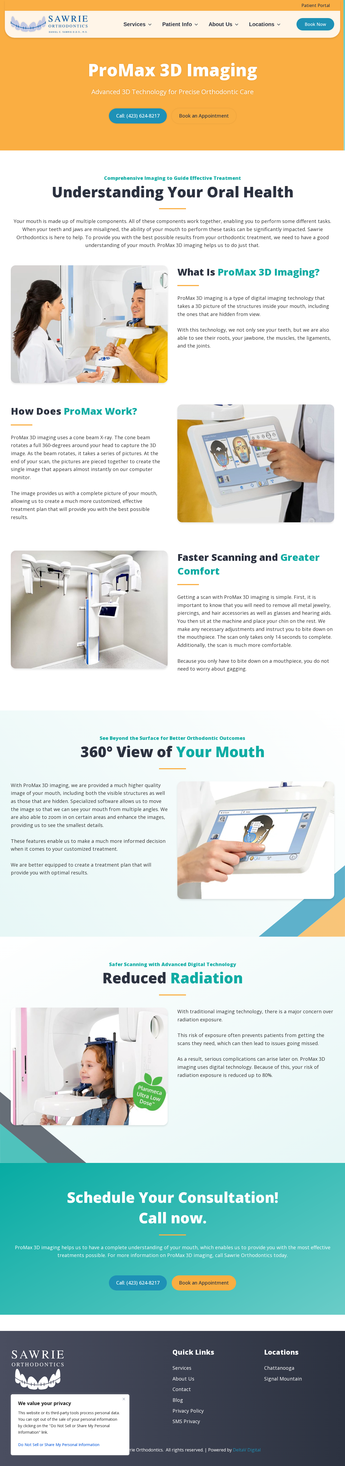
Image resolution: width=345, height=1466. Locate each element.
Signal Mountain (283, 1378)
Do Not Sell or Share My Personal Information (58, 1444)
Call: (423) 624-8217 (138, 115)
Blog (177, 1400)
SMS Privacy (186, 1421)
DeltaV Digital (247, 1450)
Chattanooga (279, 1368)
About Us (183, 1378)
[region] (70, 1424)
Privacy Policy (188, 1410)
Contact (181, 1389)
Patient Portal (315, 5)
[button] (148, 24)
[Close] (123, 1399)
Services (181, 1368)
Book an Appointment (204, 115)
